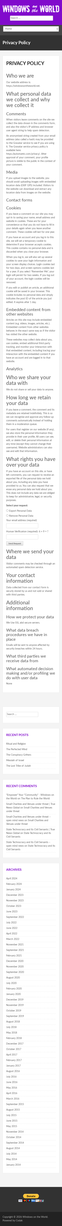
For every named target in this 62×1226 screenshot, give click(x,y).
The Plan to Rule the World (35, 798)
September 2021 (15, 950)
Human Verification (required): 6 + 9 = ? (27, 531)
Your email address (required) (21, 520)
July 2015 (11, 1115)
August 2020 (13, 978)
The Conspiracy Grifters (18, 755)
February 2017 (14, 1060)
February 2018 (14, 1038)
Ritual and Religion (16, 744)
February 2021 (14, 956)
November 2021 (15, 945)
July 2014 (11, 1154)
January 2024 (13, 889)
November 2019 (15, 1005)
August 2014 (13, 1148)
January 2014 (13, 1165)
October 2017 (13, 1049)
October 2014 (13, 1137)
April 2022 (11, 933)
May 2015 (11, 1126)
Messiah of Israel (15, 760)
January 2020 (13, 994)
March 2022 (12, 939)
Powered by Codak (13, 1220)
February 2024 (14, 884)
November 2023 (15, 900)
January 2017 (13, 1066)
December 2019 (14, 1000)
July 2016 (11, 1077)
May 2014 (11, 1159)
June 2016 (11, 1082)
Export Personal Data (20, 511)
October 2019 (13, 1011)
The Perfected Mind (16, 749)
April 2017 (11, 1055)
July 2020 (11, 983)
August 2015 (13, 1110)
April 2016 (11, 1093)
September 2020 (15, 972)
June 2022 (11, 928)
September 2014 (15, 1143)
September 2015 (15, 1104)
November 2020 (15, 967)
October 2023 (13, 906)
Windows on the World (35, 1217)
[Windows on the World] (31, 8)
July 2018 (11, 1027)
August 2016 (13, 1071)
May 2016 (11, 1088)
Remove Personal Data (21, 516)
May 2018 (11, 1033)
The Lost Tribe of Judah (18, 766)
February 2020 (14, 989)
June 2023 (11, 911)
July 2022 (11, 922)
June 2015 (11, 1121)
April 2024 (11, 878)
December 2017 (14, 1044)
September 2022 (15, 917)
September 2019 (15, 1016)
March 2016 (12, 1099)
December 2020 (14, 961)
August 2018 (13, 1022)
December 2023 (14, 895)
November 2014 (15, 1132)
